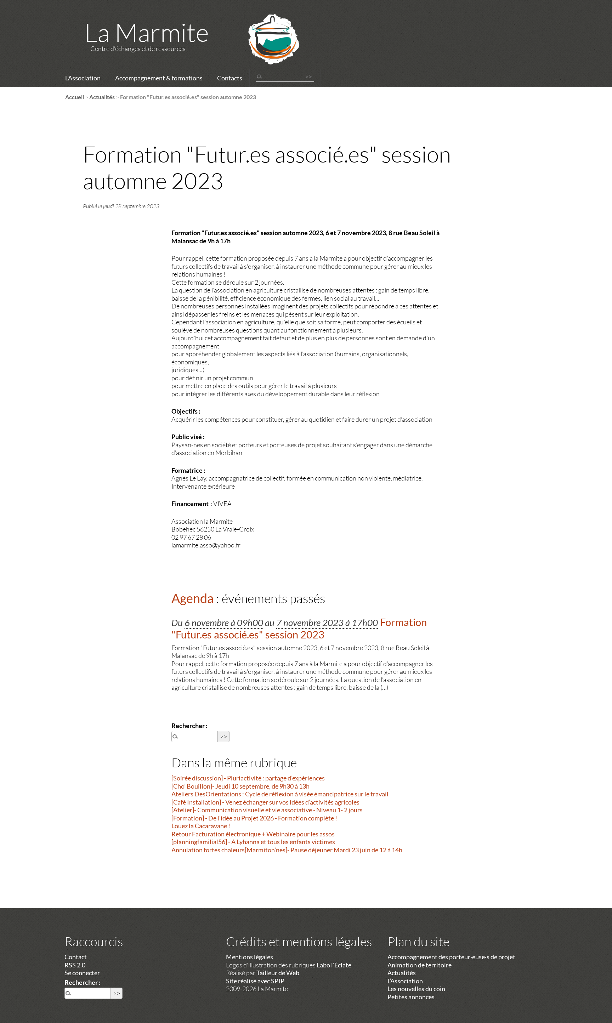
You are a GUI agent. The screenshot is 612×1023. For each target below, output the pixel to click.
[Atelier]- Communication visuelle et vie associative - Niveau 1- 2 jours (267, 810)
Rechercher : (189, 725)
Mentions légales (249, 957)
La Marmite (146, 31)
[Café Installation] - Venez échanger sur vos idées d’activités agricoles (265, 802)
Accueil (74, 96)
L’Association (83, 78)
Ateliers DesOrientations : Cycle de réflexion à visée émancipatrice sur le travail (280, 794)
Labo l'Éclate (334, 965)
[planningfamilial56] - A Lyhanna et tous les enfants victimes (253, 842)
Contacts (229, 78)
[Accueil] (264, 48)
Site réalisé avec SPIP (255, 981)
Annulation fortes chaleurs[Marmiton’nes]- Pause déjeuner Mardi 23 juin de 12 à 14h (286, 850)
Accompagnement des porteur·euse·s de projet (451, 957)
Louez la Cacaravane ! (200, 826)
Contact (75, 957)
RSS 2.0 (74, 965)
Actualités (102, 96)
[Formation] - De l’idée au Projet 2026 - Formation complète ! (254, 818)
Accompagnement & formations (159, 78)
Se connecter (82, 973)
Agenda (192, 598)
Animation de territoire (419, 965)
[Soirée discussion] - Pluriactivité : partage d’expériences (248, 778)
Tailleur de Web (277, 973)
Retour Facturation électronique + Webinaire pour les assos (253, 834)
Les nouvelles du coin (416, 989)
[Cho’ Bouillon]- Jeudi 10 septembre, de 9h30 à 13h (240, 786)
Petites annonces (411, 997)
